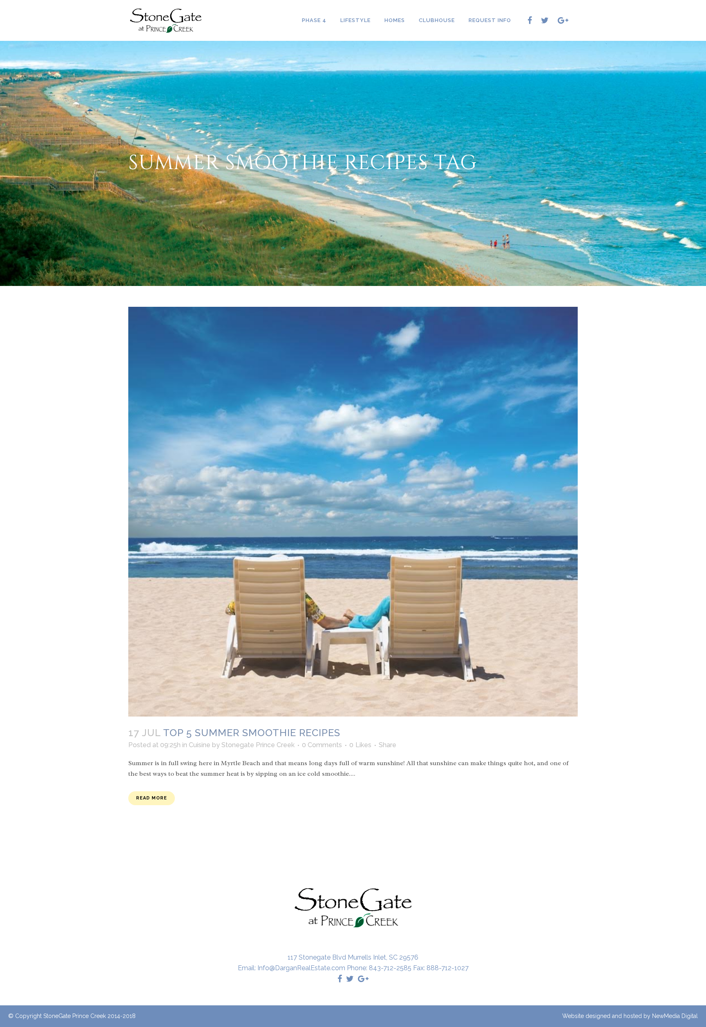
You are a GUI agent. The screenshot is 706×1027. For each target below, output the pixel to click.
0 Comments (322, 745)
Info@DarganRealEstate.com (301, 968)
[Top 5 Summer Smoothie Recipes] (353, 512)
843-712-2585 (390, 968)
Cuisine (199, 745)
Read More (151, 798)
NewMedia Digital (675, 1016)
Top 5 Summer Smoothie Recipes (251, 733)
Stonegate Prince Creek (258, 745)
